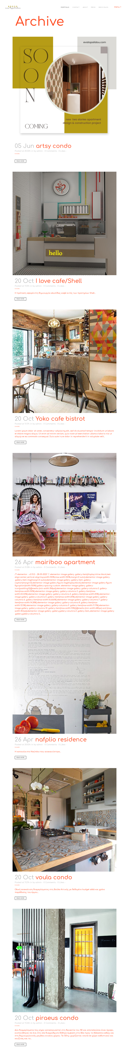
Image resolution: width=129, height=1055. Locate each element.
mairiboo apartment (65, 562)
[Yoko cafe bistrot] (64, 361)
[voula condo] (64, 820)
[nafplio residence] (64, 682)
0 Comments (51, 151)
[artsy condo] (64, 88)
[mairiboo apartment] (64, 504)
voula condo (54, 877)
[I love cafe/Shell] (64, 223)
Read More (20, 161)
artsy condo (53, 146)
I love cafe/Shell (59, 281)
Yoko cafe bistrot (60, 419)
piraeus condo (57, 1018)
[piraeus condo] (64, 960)
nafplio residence (61, 739)
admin (40, 151)
